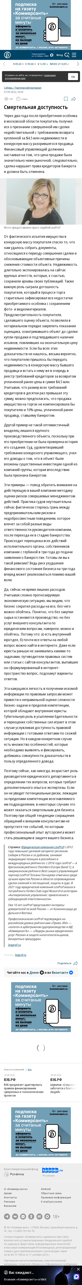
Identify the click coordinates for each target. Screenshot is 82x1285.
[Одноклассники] (31, 1217)
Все (29, 1069)
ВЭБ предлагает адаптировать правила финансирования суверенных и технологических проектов (24, 1090)
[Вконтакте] (15, 1217)
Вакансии (10, 1206)
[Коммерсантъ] (7, 55)
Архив (8, 1193)
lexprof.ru (14, 945)
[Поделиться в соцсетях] (73, 98)
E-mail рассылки (51, 1201)
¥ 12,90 (42, 64)
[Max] (47, 1217)
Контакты (10, 1197)
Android (46, 1189)
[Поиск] (67, 55)
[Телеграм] (7, 1217)
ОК (73, 77)
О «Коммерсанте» (16, 1189)
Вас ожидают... (21, 1272)
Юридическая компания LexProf (42, 847)
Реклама (9, 1201)
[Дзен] (23, 1217)
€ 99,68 (29, 64)
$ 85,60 (17, 64)
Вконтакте (60, 973)
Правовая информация (56, 1197)
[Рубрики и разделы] (74, 55)
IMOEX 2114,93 (58, 64)
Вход (60, 55)
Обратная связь (51, 1193)
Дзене (34, 973)
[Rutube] (39, 1217)
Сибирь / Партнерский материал (22, 87)
